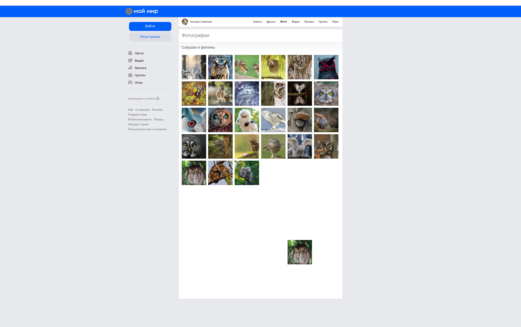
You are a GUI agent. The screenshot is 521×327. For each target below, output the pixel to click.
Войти (150, 26)
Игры (335, 21)
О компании (142, 109)
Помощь (159, 119)
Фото (284, 21)
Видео (296, 21)
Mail (130, 109)
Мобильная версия (139, 119)
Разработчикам (137, 114)
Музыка (309, 21)
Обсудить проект (138, 124)
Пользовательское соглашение (147, 129)
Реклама (157, 109)
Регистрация (150, 37)
